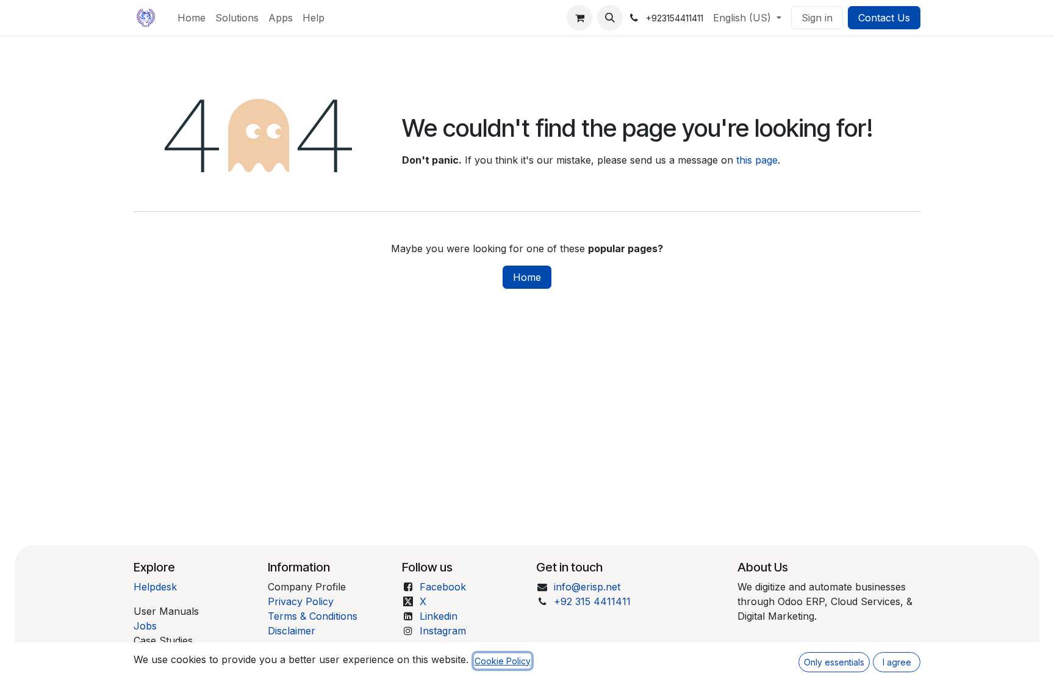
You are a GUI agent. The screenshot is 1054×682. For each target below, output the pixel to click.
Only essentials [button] (834, 662)
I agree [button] (897, 662)
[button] (610, 18)
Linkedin (438, 616)
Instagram (443, 631)
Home (527, 277)
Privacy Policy (301, 601)
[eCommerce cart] (579, 18)
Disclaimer (291, 631)
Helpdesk (155, 587)
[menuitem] (191, 17)
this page (757, 160)
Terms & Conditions (312, 616)
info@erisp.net (587, 587)
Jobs (145, 626)
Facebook (443, 587)
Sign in (817, 18)
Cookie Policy (503, 661)
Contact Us (884, 18)
